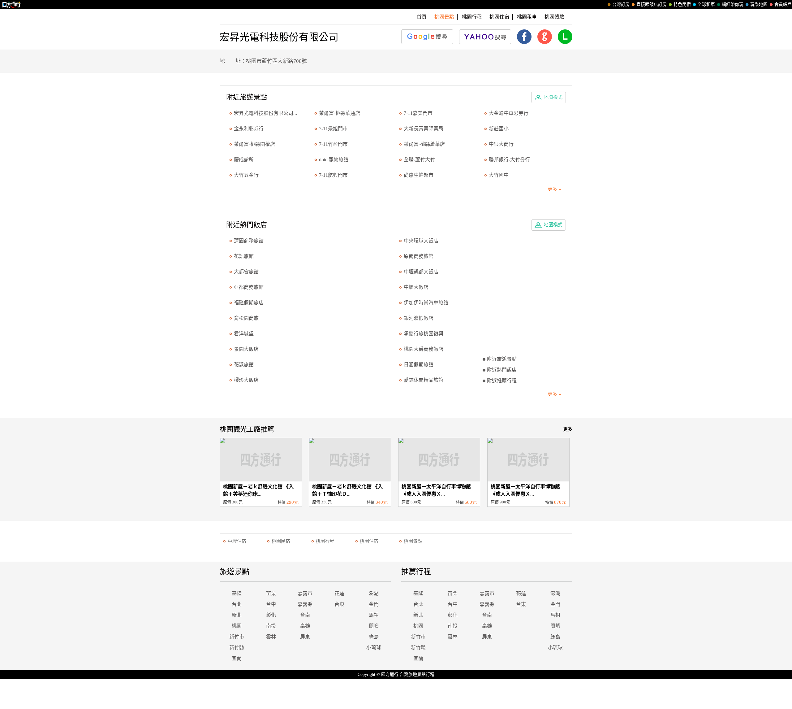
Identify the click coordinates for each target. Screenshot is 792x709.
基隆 (237, 593)
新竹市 (236, 636)
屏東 (305, 636)
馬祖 (374, 615)
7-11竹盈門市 (333, 144)
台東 (339, 604)
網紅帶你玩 (732, 4)
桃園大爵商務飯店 (423, 349)
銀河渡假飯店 (418, 318)
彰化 (271, 615)
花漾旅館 (244, 364)
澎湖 (374, 593)
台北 (237, 604)
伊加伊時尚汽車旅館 (426, 302)
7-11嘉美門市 (418, 113)
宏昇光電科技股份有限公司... (265, 113)
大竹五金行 (246, 175)
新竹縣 (236, 647)
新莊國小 (499, 128)
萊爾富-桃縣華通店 (339, 113)
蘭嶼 (374, 626)
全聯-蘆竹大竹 (419, 159)
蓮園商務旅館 (249, 240)
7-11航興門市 (333, 175)
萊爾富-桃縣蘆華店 (424, 144)
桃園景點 (413, 541)
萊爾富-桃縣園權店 (254, 144)
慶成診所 (244, 159)
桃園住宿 (499, 17)
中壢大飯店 (416, 287)
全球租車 (706, 4)
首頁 (422, 17)
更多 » (554, 189)
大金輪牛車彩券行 (508, 113)
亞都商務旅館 (249, 287)
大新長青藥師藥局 (423, 128)
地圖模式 (553, 97)
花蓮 (339, 593)
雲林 (271, 636)
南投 (271, 626)
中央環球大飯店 (421, 240)
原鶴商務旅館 (418, 256)
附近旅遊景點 (502, 359)
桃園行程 (472, 17)
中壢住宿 (237, 541)
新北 (237, 615)
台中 (271, 604)
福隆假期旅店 (249, 302)
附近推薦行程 (502, 380)
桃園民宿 (281, 541)
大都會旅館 (246, 271)
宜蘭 (237, 658)
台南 (305, 615)
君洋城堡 (244, 333)
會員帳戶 (783, 4)
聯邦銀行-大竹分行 (509, 159)
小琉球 (373, 647)
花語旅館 (244, 256)
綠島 (374, 636)
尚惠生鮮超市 (418, 175)
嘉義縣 (305, 604)
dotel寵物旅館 (333, 159)
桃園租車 (527, 17)
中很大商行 (501, 144)
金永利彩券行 (249, 128)
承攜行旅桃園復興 (423, 333)
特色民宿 (682, 4)
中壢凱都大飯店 (421, 271)
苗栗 (271, 593)
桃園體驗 (554, 17)
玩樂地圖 (759, 4)
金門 (374, 604)
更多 (567, 429)
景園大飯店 (246, 349)
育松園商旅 (246, 318)
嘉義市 (305, 593)
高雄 (305, 626)
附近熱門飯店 (502, 369)
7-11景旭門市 (333, 128)
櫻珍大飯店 (246, 380)
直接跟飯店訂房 (651, 4)
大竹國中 (499, 175)
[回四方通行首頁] (11, 4)
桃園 (237, 626)
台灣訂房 (621, 4)
